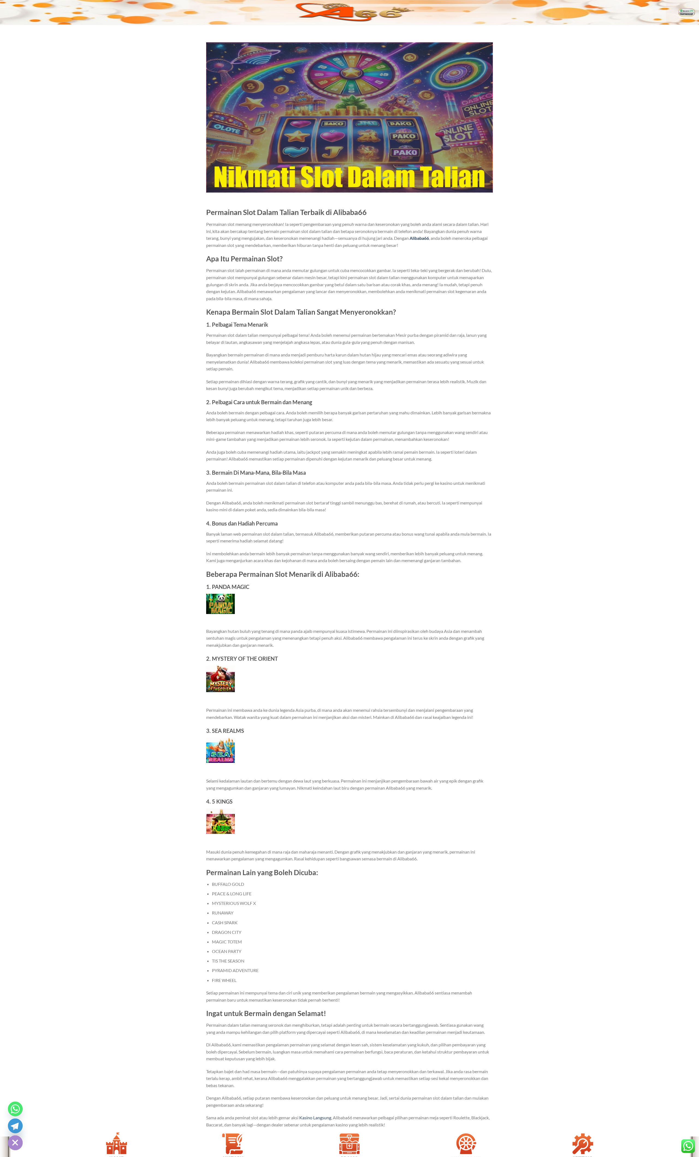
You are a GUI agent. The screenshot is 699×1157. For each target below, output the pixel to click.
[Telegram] (15, 1125)
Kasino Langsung (315, 1117)
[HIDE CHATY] (15, 1142)
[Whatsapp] (15, 1109)
